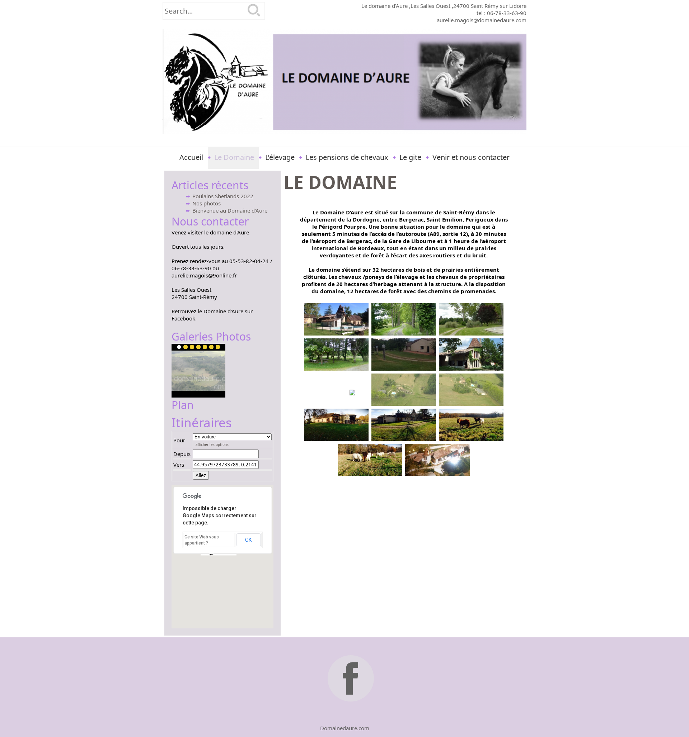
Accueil (191, 157)
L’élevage (280, 157)
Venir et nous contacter (471, 157)
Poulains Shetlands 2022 (222, 196)
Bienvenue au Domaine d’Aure (229, 210)
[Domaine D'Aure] (344, 81)
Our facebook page (352, 679)
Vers (178, 464)
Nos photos (206, 203)
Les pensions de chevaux (347, 157)
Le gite (410, 157)
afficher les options (212, 444)
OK (248, 540)
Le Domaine (234, 157)
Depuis (182, 453)
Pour (179, 440)
